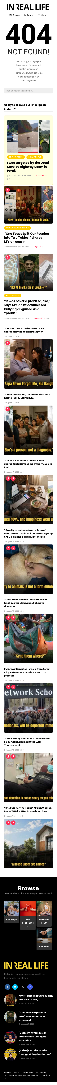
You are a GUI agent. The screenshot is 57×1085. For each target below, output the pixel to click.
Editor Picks (16, 157)
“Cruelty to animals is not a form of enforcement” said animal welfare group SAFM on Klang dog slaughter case (28, 533)
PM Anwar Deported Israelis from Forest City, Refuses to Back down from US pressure (27, 672)
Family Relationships (17, 228)
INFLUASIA (16, 1075)
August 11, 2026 (11, 816)
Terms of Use (41, 1073)
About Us (17, 1073)
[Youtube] (22, 987)
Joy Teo (37, 247)
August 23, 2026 (12, 402)
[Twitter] (15, 987)
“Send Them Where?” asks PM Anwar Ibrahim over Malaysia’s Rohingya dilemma (25, 603)
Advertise (7, 1073)
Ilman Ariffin (39, 318)
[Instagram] (30, 987)
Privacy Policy (28, 1073)
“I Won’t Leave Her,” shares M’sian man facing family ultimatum (27, 396)
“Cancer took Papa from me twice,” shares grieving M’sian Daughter (25, 330)
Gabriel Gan (41, 176)
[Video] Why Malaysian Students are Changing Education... (32, 1036)
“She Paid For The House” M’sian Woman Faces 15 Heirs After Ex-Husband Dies (28, 809)
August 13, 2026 (12, 750)
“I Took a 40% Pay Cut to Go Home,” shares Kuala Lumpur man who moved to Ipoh (28, 464)
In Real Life (44, 1075)
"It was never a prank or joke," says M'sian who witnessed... (32, 1016)
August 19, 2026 (12, 541)
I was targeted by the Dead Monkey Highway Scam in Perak (28, 167)
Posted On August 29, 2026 (17, 247)
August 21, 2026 (12, 472)
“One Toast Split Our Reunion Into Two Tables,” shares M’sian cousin (26, 238)
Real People (34, 157)
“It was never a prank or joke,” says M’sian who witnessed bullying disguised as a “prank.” (27, 307)
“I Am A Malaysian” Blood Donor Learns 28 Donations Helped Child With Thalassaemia (27, 742)
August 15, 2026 (12, 680)
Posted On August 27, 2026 (17, 318)
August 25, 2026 (12, 336)
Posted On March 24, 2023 (19, 176)
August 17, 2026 (12, 611)
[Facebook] (7, 987)
